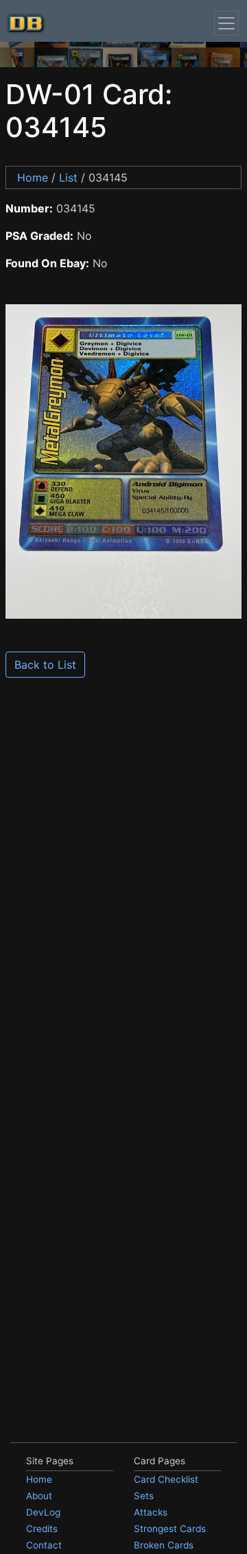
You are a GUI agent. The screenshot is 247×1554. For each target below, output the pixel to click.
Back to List (45, 664)
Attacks (150, 1512)
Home (32, 177)
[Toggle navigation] (226, 23)
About (39, 1495)
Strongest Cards (170, 1528)
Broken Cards (163, 1545)
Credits (42, 1528)
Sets (144, 1495)
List (68, 177)
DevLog (43, 1512)
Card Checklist (166, 1479)
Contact (44, 1545)
